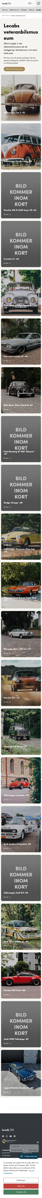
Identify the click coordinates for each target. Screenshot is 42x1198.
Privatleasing (6, 1155)
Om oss (5, 10)
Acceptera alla (21, 1192)
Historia (31, 10)
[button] (28, 1156)
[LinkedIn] (14, 1136)
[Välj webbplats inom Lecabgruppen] (30, 3)
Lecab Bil (6, 3)
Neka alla (21, 1186)
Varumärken (6, 1153)
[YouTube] (11, 1136)
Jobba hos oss (14, 10)
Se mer (6, 117)
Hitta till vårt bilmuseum (14, 69)
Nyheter (24, 10)
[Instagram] (7, 1136)
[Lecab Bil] (8, 1130)
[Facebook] (3, 1136)
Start (3, 15)
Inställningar (21, 1180)
